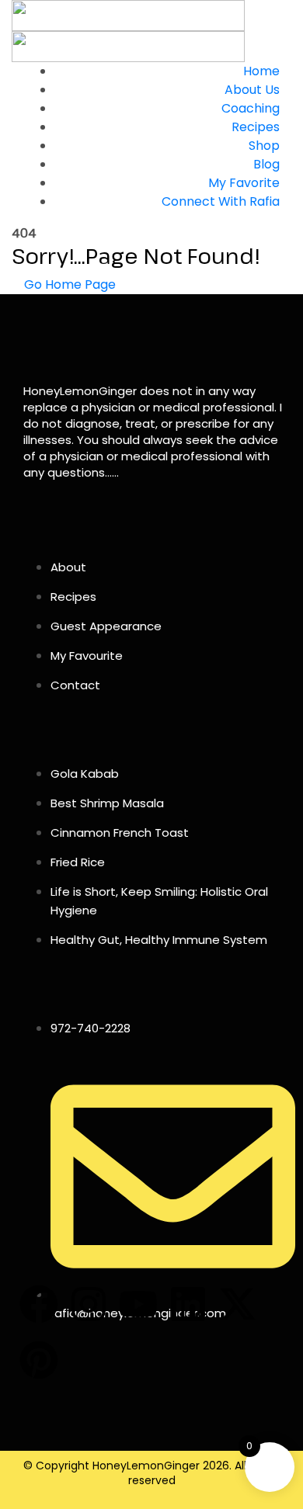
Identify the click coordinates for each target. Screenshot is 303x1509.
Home (261, 71)
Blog (266, 164)
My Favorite (244, 183)
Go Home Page (68, 284)
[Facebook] (38, 1304)
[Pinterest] (38, 1360)
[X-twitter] (237, 1304)
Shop (264, 145)
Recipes (256, 127)
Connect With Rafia (221, 201)
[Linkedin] (188, 1304)
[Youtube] (138, 1304)
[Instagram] (88, 1304)
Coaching (250, 108)
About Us (252, 90)
